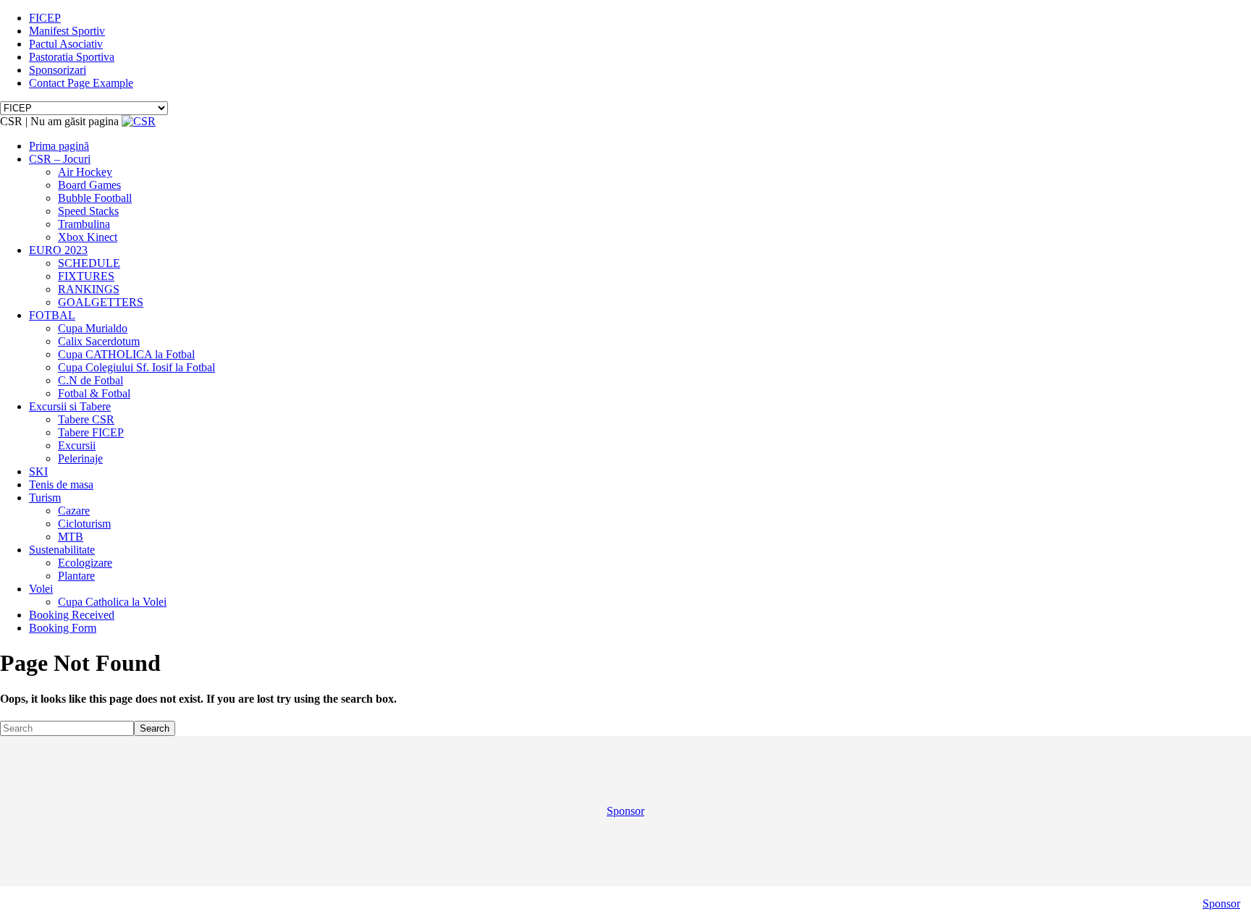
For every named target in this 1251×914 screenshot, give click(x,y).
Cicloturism (84, 523)
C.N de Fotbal (90, 380)
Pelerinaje (80, 458)
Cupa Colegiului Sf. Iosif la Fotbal (136, 367)
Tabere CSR (86, 419)
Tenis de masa (61, 484)
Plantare (76, 576)
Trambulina (84, 224)
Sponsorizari (57, 70)
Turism (45, 497)
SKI (38, 471)
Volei (41, 589)
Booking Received (71, 615)
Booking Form (62, 628)
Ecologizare (85, 563)
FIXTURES (86, 276)
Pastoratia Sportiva (71, 57)
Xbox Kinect (87, 237)
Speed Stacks (88, 211)
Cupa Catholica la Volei (112, 602)
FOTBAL (52, 315)
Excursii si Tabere (70, 406)
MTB (70, 536)
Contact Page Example (81, 83)
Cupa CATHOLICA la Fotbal (126, 354)
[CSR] (139, 121)
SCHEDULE (89, 263)
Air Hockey (85, 172)
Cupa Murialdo (92, 328)
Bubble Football (95, 198)
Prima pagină (59, 146)
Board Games (89, 185)
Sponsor (625, 811)
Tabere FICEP (91, 432)
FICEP (45, 18)
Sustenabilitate (62, 549)
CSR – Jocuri (59, 159)
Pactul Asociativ (66, 44)
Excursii (77, 445)
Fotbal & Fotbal (94, 393)
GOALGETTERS (100, 302)
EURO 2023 (58, 250)
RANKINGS (88, 289)
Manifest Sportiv (67, 31)
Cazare (74, 510)
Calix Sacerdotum (99, 341)
